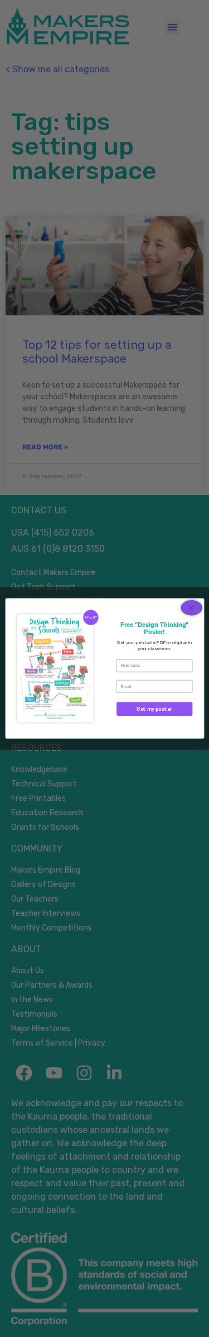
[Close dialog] (191, 608)
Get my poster (154, 709)
